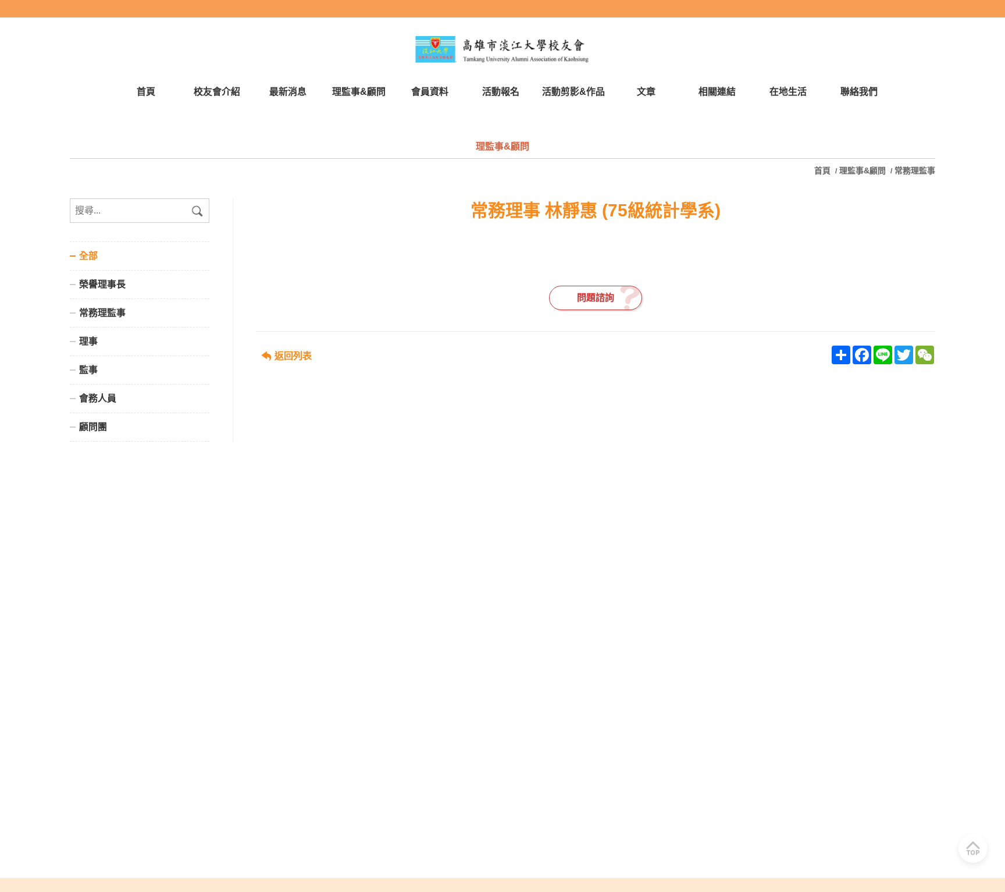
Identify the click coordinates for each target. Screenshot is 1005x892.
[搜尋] (197, 210)
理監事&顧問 (862, 170)
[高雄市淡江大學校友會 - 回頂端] (973, 848)
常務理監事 (914, 170)
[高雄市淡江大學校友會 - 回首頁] (502, 49)
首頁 (823, 170)
